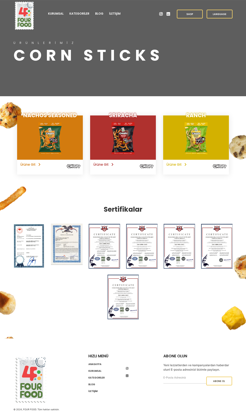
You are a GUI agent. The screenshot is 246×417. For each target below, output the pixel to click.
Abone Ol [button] (219, 381)
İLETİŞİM (115, 14)
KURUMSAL (56, 14)
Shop (189, 14)
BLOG (99, 14)
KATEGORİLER (79, 14)
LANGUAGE (219, 14)
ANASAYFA (94, 364)
